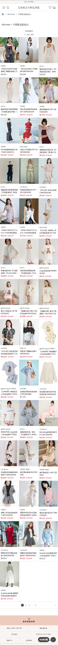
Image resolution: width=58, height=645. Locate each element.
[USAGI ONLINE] (29, 7)
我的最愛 (50, 7)
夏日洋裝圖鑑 (29, 2)
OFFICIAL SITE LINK (43, 634)
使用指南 (29, 640)
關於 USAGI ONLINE (14, 628)
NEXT (55, 605)
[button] (2, 2)
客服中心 (10, 640)
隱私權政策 (43, 628)
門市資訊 (14, 634)
